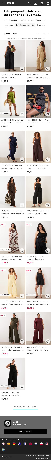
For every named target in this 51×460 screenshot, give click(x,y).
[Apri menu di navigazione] (3, 3)
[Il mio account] (35, 3)
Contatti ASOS (31, 455)
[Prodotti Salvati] (42, 3)
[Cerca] (29, 3)
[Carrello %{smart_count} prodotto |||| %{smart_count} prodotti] (48, 3)
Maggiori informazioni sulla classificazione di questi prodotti (24, 38)
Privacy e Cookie (43, 455)
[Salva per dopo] (22, 69)
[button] (3, 443)
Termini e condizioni (42, 458)
